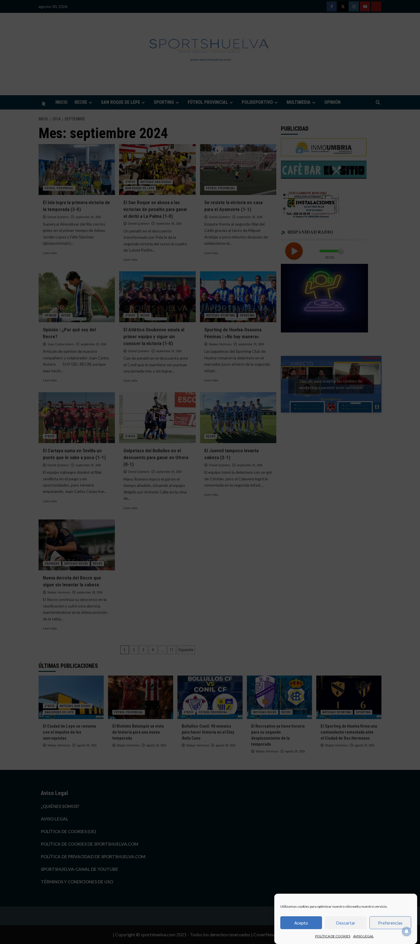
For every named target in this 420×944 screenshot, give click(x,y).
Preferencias (390, 922)
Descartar (345, 922)
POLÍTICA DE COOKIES (332, 936)
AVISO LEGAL (363, 936)
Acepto (301, 922)
